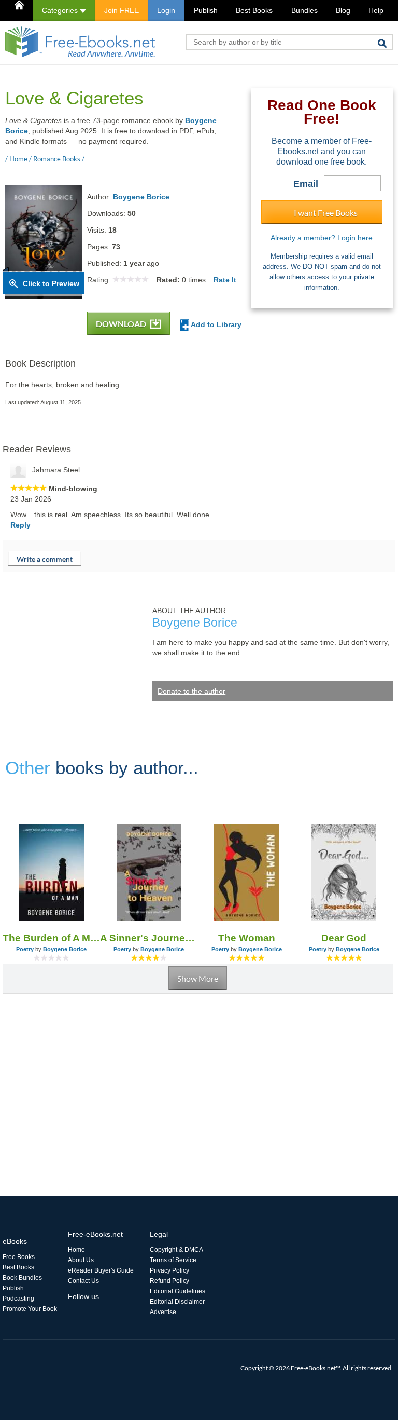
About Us (81, 1260)
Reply (20, 525)
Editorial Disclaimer (177, 1301)
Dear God (343, 937)
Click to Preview (51, 283)
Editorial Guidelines (177, 1291)
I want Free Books (326, 213)
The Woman (246, 937)
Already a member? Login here (322, 238)
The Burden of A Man (51, 937)
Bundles (304, 10)
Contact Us (83, 1280)
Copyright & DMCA (176, 1249)
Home (76, 1249)
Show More (197, 978)
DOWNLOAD (122, 324)
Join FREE (121, 10)
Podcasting (18, 1298)
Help (375, 10)
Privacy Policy (169, 1270)
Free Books (19, 1257)
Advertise (163, 1312)
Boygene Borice (141, 197)
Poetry (25, 949)
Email (305, 184)
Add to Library (215, 324)
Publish (206, 10)
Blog (343, 10)
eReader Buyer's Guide (101, 1270)
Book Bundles (22, 1277)
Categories (61, 10)
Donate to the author (191, 691)
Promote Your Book (30, 1309)
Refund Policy (169, 1280)
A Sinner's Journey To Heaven (148, 937)
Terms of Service (173, 1260)
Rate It (225, 280)
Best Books (254, 10)
